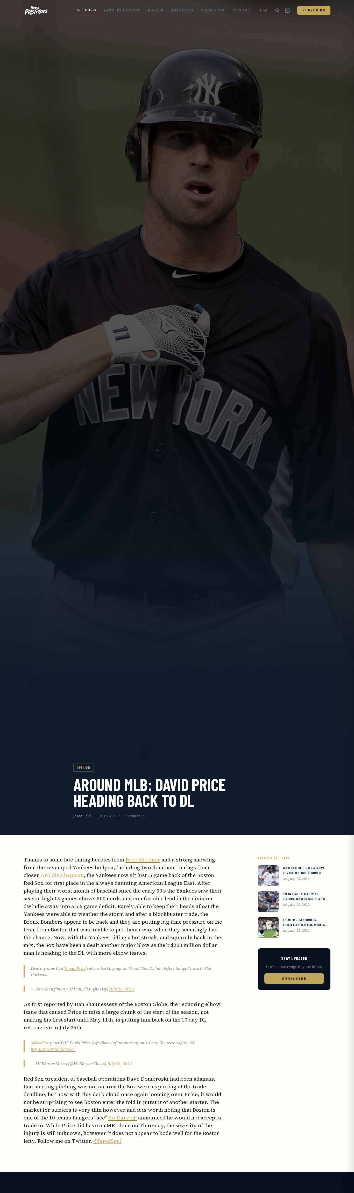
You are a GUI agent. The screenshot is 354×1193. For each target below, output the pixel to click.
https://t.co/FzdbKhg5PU (53, 1049)
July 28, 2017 (121, 989)
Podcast (240, 10)
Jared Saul (82, 816)
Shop (263, 10)
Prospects (212, 10)
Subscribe (313, 10)
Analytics (182, 10)
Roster (156, 10)
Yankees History (122, 10)
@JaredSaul (107, 1141)
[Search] (277, 10)
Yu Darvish (122, 1117)
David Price (75, 968)
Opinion (83, 767)
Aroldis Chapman (62, 875)
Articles (86, 10)
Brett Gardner (142, 859)
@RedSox (40, 1043)
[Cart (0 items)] (287, 10)
